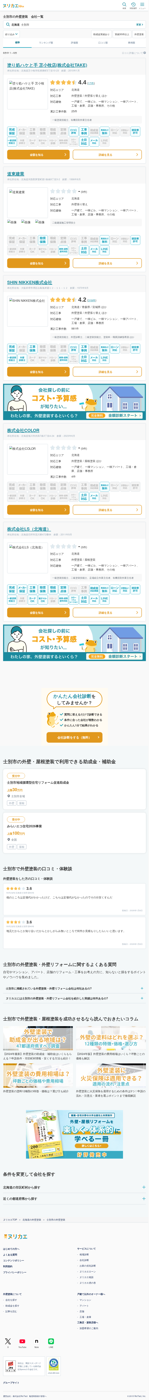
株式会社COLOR (23, 430)
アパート (82, 1305)
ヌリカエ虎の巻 (86, 1282)
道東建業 (15, 174)
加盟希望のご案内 (87, 1328)
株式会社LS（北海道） (29, 529)
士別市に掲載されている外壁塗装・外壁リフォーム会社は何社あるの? (47, 988)
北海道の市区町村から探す (20, 1187)
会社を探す (10, 1299)
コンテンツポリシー (12, 1260)
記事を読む (10, 1311)
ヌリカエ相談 (85, 1277)
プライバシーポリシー (13, 1272)
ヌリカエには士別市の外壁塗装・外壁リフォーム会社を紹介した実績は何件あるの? (55, 998)
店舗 (80, 1311)
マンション (84, 1299)
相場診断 (82, 1254)
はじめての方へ (10, 1248)
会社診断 (82, 1260)
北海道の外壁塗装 (32, 1219)
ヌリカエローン (86, 1271)
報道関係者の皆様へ (36, 1396)
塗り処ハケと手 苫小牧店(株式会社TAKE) (47, 65)
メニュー (142, 8)
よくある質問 (9, 1254)
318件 (91, 300)
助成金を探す (11, 1305)
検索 (124, 8)
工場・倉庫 (84, 1316)
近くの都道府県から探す (19, 1198)
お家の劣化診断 (86, 1265)
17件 (91, 83)
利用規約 (6, 1266)
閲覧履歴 (133, 8)
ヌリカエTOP (10, 1219)
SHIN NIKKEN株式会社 (29, 282)
